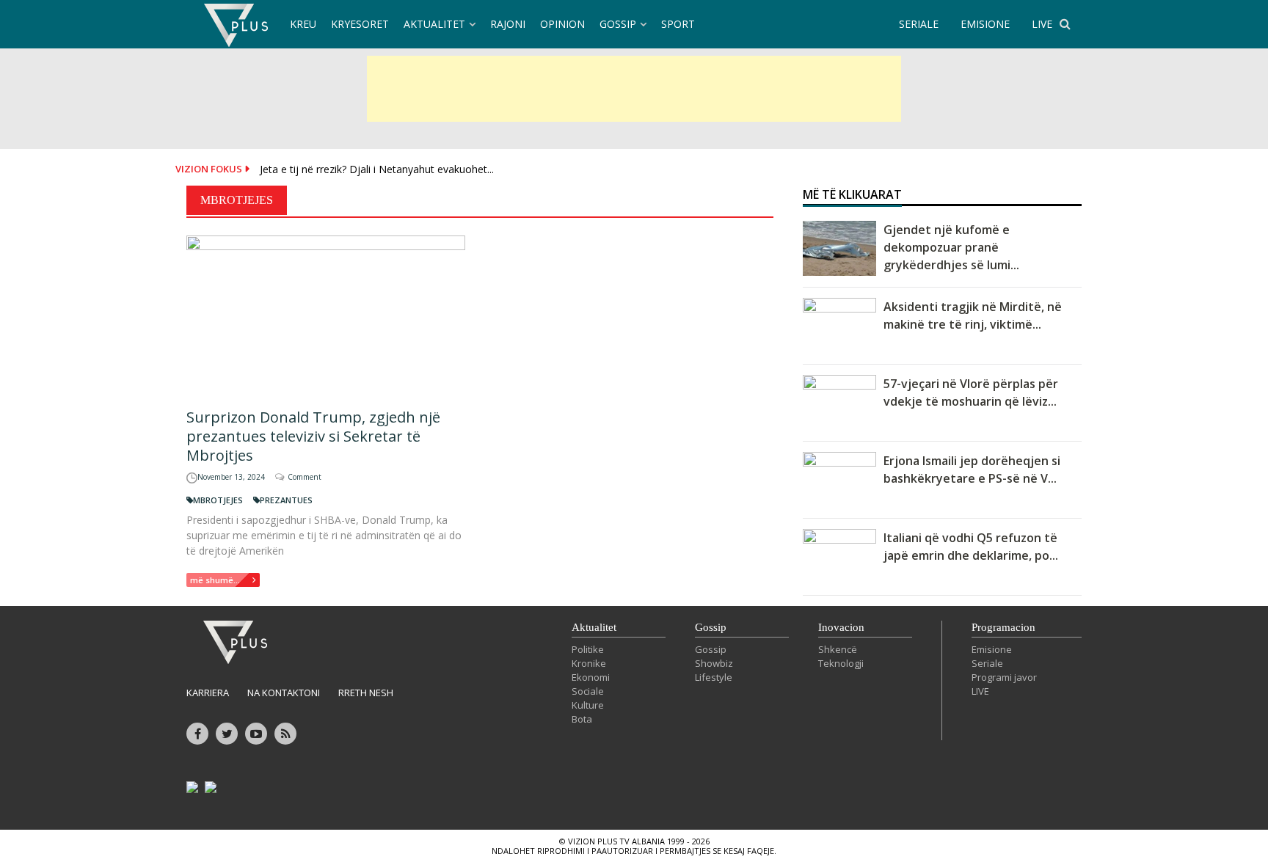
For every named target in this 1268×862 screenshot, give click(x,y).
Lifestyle (713, 677)
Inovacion (841, 627)
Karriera (207, 692)
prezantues (286, 499)
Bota (582, 719)
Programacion (1003, 627)
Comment (304, 477)
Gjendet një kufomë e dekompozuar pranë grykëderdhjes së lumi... (951, 247)
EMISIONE (985, 24)
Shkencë (837, 649)
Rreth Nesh (365, 692)
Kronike (589, 663)
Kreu (303, 24)
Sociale (588, 691)
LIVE (1042, 24)
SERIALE (919, 24)
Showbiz (714, 663)
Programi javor (1004, 677)
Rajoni (507, 24)
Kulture (588, 705)
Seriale (987, 663)
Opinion (562, 24)
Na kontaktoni (283, 692)
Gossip (618, 24)
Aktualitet (434, 24)
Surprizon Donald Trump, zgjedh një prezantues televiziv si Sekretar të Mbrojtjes (313, 436)
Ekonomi (591, 677)
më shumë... (215, 579)
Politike (588, 649)
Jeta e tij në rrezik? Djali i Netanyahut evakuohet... (377, 169)
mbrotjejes (218, 499)
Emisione (992, 649)
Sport (678, 24)
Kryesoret (360, 24)
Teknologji (841, 663)
